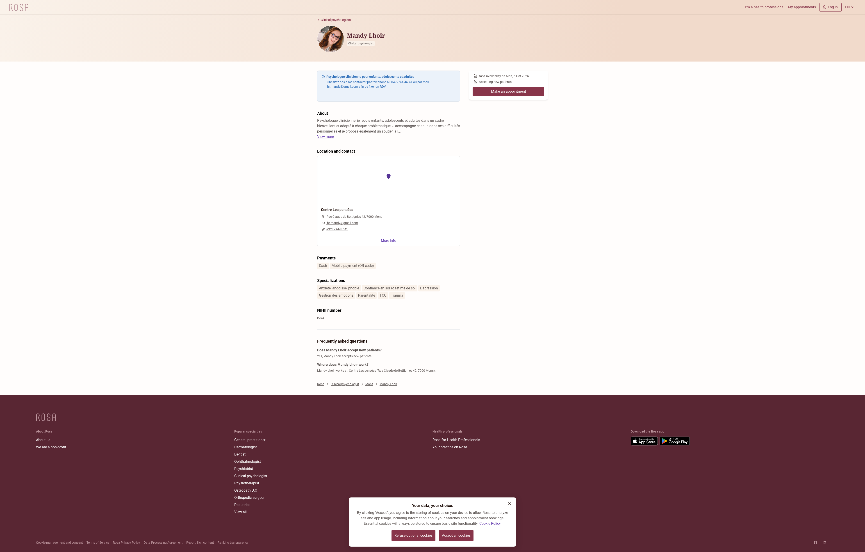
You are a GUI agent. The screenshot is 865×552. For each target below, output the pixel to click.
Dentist (240, 454)
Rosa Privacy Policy (126, 542)
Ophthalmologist (247, 461)
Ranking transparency (233, 542)
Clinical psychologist (250, 476)
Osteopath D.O (245, 490)
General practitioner (249, 440)
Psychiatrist (243, 469)
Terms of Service (97, 542)
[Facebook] (815, 542)
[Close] (509, 503)
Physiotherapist (246, 483)
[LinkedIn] (824, 542)
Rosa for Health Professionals (456, 440)
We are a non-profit (51, 447)
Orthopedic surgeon (249, 497)
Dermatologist (245, 447)
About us (43, 440)
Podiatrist (242, 505)
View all (240, 512)
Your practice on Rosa (449, 447)
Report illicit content (200, 542)
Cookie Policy (490, 523)
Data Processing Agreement (163, 542)
